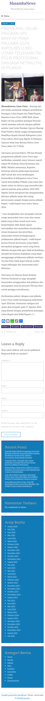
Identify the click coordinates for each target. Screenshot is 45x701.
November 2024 (13, 588)
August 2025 (12, 562)
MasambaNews (23, 3)
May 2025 (11, 571)
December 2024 (13, 585)
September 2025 (14, 559)
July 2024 (11, 600)
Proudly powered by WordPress (14, 695)
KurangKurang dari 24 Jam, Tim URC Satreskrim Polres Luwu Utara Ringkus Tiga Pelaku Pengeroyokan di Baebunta (22, 484)
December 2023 (13, 621)
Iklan (9, 666)
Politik (10, 674)
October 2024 (12, 591)
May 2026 (11, 535)
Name (4, 386)
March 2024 (12, 612)
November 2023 (13, 624)
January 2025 (12, 582)
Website (4, 411)
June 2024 (11, 603)
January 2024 (12, 618)
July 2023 (11, 636)
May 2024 (11, 606)
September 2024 (14, 594)
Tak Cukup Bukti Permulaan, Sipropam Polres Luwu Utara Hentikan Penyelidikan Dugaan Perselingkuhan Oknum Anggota (21, 477)
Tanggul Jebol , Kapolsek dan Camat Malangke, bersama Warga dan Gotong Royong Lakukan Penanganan (20, 462)
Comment (6, 360)
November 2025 (13, 553)
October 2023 (12, 627)
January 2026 (12, 547)
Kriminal (10, 668)
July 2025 (11, 565)
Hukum (10, 663)
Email (4, 398)
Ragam (39, 327)
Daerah (16, 327)
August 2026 (12, 526)
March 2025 (12, 576)
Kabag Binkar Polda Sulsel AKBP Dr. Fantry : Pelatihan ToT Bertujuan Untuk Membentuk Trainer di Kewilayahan (22, 469)
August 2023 (12, 633)
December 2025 (13, 550)
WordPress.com (23, 698)
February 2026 (13, 544)
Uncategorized (13, 680)
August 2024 (12, 597)
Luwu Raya (28, 327)
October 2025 (12, 556)
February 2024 (13, 615)
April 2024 (11, 609)
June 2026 (11, 532)
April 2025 (11, 573)
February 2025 (13, 579)
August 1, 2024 (8, 24)
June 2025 (11, 568)
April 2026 (11, 538)
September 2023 (14, 630)
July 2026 (11, 529)
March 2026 (12, 541)
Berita (6, 327)
